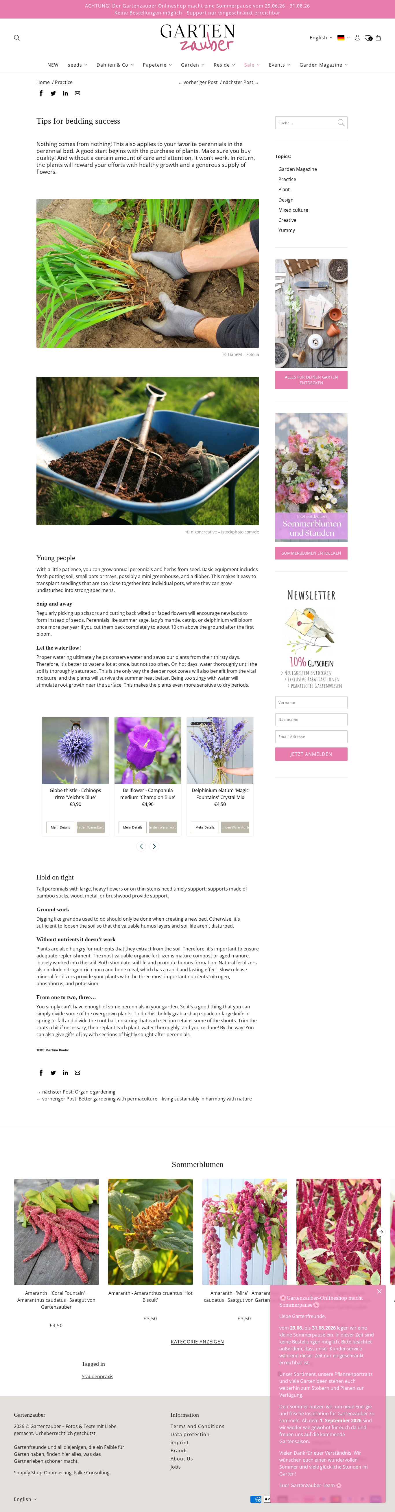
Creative (287, 220)
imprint (180, 1442)
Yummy (286, 230)
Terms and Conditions (198, 1426)
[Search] (17, 38)
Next (154, 846)
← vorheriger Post (198, 82)
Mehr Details (60, 827)
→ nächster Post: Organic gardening (75, 1092)
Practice (287, 179)
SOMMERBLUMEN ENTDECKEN (311, 553)
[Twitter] (53, 93)
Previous (141, 846)
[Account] (357, 38)
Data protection (190, 1434)
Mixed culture (293, 210)
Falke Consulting (92, 1472)
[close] (379, 1291)
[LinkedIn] (65, 93)
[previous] (14, 1183)
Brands (179, 1450)
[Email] (77, 93)
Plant (284, 189)
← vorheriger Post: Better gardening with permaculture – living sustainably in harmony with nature (144, 1099)
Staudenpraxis (97, 1376)
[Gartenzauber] (197, 37)
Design (286, 200)
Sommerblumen (198, 1164)
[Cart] (378, 38)
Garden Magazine (297, 169)
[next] (381, 1231)
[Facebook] (41, 93)
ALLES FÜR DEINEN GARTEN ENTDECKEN (311, 379)
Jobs (176, 1467)
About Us (182, 1459)
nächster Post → (241, 82)
